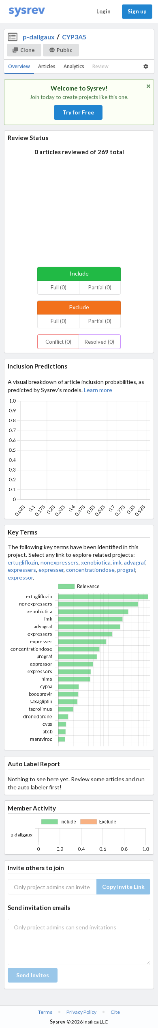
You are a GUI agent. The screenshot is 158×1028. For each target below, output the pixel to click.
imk (117, 562)
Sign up (137, 11)
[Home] (27, 11)
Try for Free (78, 112)
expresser (51, 569)
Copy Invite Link (123, 886)
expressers (22, 569)
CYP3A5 (74, 37)
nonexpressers (60, 562)
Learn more (98, 389)
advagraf (134, 562)
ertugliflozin (23, 562)
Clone (27, 50)
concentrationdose (90, 569)
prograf (126, 569)
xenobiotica (96, 562)
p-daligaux (39, 37)
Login (103, 11)
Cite (115, 1012)
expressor (20, 577)
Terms (45, 1012)
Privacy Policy (81, 1012)
